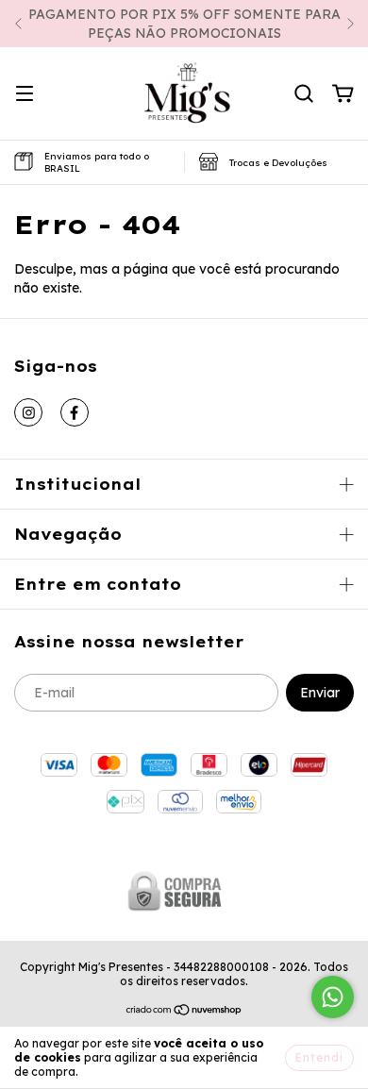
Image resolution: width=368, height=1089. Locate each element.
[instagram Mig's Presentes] (28, 412)
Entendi (319, 1057)
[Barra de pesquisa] (303, 94)
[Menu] (24, 94)
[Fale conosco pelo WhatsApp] (332, 997)
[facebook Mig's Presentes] (74, 412)
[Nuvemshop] (184, 1012)
